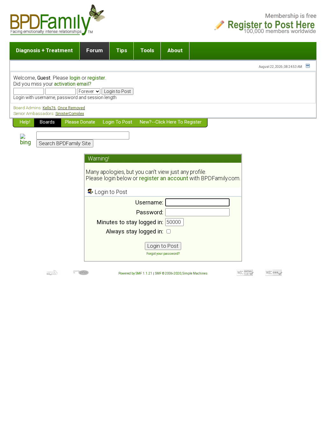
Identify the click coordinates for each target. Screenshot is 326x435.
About (175, 50)
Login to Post (117, 122)
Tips (121, 50)
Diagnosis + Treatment (44, 50)
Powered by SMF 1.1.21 (135, 273)
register (96, 78)
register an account (163, 178)
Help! (25, 122)
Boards (47, 122)
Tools (147, 50)
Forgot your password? (163, 253)
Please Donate (80, 122)
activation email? (72, 84)
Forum (94, 50)
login (74, 78)
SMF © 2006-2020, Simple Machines (181, 273)
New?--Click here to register (171, 122)
